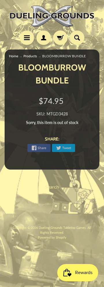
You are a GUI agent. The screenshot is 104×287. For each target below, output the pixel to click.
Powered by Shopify (52, 237)
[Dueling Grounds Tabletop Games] (52, 16)
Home (13, 56)
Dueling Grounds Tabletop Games (62, 227)
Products (30, 56)
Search (52, 186)
